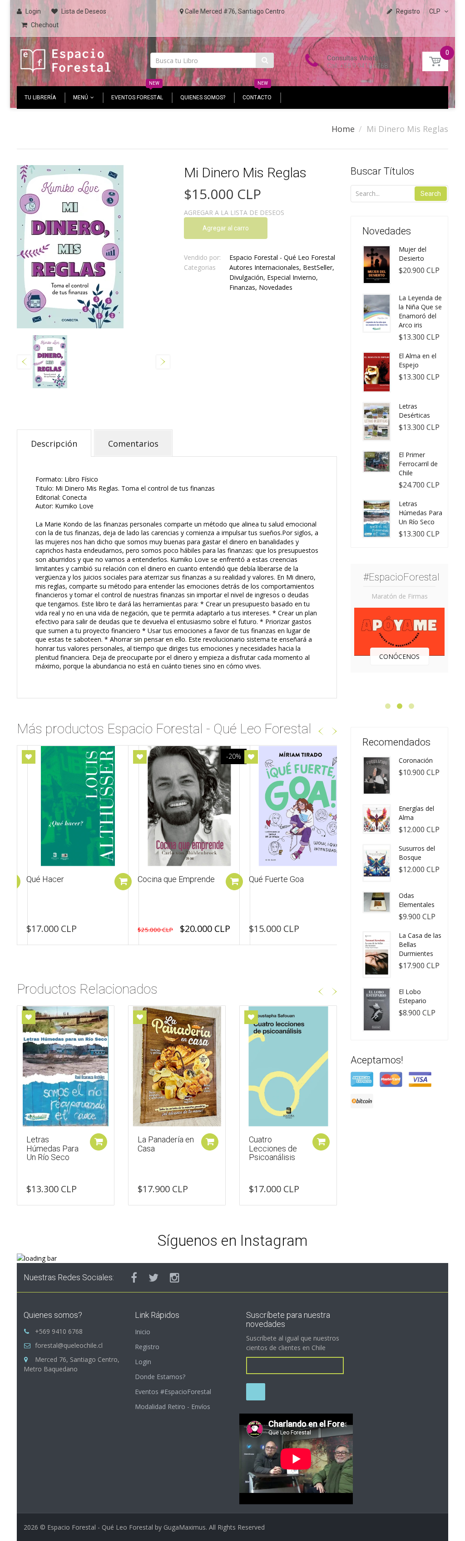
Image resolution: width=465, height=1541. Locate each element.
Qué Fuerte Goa (165, 879)
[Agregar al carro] (123, 881)
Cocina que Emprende (65, 879)
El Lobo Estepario (412, 996)
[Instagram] (174, 1277)
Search (430, 193)
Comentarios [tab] (133, 443)
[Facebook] (134, 1277)
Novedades (275, 287)
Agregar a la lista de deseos (234, 212)
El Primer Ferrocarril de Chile (418, 463)
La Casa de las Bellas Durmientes (420, 944)
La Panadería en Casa (166, 1144)
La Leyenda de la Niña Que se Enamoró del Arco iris (420, 311)
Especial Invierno (291, 277)
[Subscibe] (255, 1391)
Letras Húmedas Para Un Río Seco (52, 1148)
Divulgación (246, 277)
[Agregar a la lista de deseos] (28, 757)
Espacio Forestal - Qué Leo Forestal (282, 257)
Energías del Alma (416, 813)
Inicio (142, 1331)
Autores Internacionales (264, 267)
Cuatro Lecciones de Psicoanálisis (273, 1148)
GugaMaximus (184, 1527)
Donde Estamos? (160, 1376)
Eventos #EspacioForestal (173, 1391)
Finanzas (242, 287)
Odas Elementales (417, 900)
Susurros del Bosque (417, 853)
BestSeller (317, 267)
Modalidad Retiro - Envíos (172, 1406)
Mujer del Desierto (412, 254)
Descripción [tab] (54, 443)
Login (143, 1361)
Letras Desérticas (414, 410)
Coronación (416, 760)
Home (343, 128)
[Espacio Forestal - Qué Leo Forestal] (65, 58)
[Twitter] (153, 1277)
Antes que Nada (277, 879)
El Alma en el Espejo (417, 360)
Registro (147, 1346)
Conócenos (399, 656)
